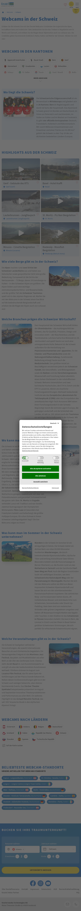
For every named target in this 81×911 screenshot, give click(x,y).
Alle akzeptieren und (40, 468)
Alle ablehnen (40, 476)
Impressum (55, 488)
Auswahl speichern (40, 481)
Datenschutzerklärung (30, 451)
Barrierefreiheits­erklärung (30, 488)
